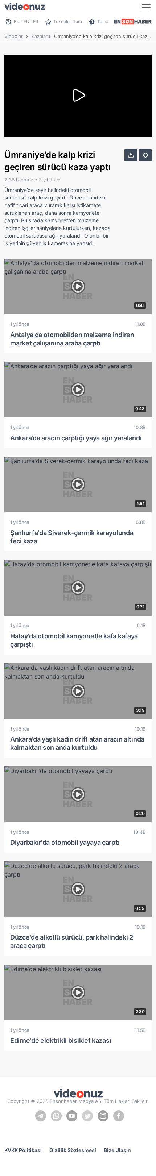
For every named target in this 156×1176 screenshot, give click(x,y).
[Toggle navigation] (146, 7)
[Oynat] (78, 96)
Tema (102, 21)
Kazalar (40, 36)
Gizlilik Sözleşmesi (72, 1150)
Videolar (13, 36)
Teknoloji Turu (67, 21)
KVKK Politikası (23, 1150)
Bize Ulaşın (117, 1150)
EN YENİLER (26, 21)
